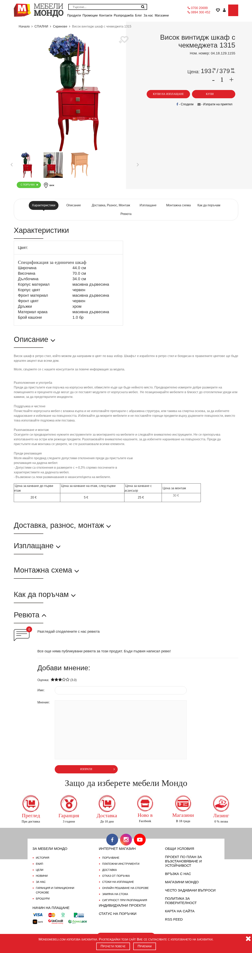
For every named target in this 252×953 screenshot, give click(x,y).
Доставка (109, 869)
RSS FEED (174, 919)
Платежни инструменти (120, 863)
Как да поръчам (208, 205)
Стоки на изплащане (118, 881)
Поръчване (110, 857)
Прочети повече (113, 946)
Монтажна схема (178, 205)
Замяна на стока (115, 894)
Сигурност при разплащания (124, 900)
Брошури (43, 898)
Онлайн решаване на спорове (125, 888)
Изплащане (148, 205)
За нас (41, 881)
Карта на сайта (180, 911)
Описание (73, 205)
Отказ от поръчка (116, 875)
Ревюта (126, 214)
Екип (39, 863)
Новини (42, 875)
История (42, 857)
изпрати (86, 769)
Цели (39, 869)
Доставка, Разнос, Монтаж (111, 205)
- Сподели (186, 104)
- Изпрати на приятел (216, 104)
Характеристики (43, 205)
